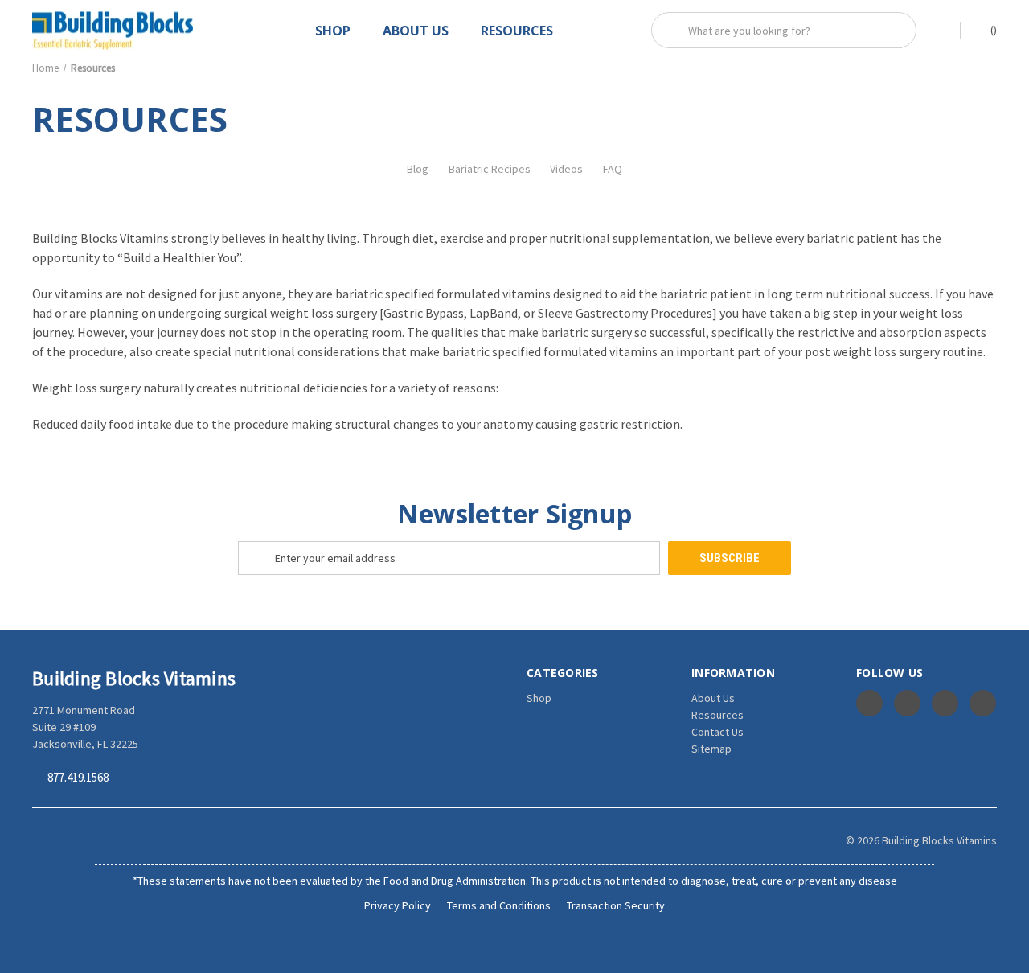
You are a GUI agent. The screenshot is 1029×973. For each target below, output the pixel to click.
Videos (566, 169)
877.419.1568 (78, 778)
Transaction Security (616, 905)
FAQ (612, 169)
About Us (416, 30)
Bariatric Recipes (490, 169)
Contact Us (717, 732)
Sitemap (711, 748)
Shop (333, 30)
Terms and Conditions (499, 905)
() (992, 30)
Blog (417, 169)
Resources (517, 30)
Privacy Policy (397, 905)
